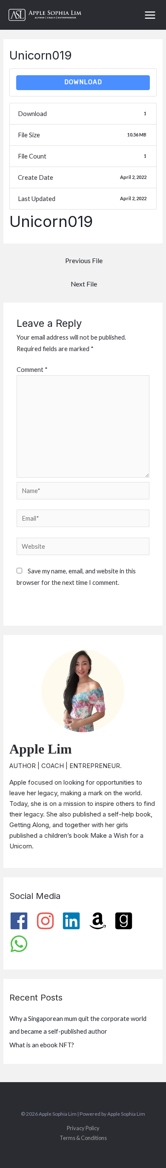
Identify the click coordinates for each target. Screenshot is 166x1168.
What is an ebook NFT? (41, 1045)
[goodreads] (126, 920)
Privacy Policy (83, 1128)
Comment (32, 369)
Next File (84, 284)
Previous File (84, 260)
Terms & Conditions (83, 1137)
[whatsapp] (21, 943)
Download (83, 82)
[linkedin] (74, 920)
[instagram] (48, 920)
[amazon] (100, 920)
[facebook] (21, 920)
